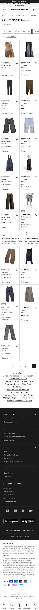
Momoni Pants (26, 395)
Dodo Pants (18, 387)
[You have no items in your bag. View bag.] (34, 9)
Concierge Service (11, 422)
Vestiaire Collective (13, 484)
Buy (5, 429)
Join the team (9, 498)
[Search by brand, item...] (4, 9)
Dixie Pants (27, 384)
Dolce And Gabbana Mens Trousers (18, 376)
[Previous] (14, 366)
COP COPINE (14, 15)
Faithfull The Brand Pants (18, 389)
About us (7, 488)
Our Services (9, 414)
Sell (5, 447)
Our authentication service (14, 436)
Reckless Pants (12, 381)
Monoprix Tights (10, 398)
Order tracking (9, 433)
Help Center (8, 473)
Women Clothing (29, 15)
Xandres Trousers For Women (19, 400)
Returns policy (9, 440)
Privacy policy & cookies (19, 536)
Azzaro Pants (18, 373)
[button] (34, 9)
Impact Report (9, 494)
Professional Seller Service (14, 461)
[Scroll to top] (34, 366)
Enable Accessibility (19, 1)
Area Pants (26, 381)
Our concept (8, 418)
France (5, 596)
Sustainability (9, 491)
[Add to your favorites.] (17, 63)
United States (23, 596)
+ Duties (28, 70)
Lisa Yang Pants (11, 395)
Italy (22, 598)
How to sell (7, 451)
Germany (31, 596)
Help (5, 469)
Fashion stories (9, 501)
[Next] (25, 366)
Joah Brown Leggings (18, 392)
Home (4, 15)
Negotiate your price (10, 238)
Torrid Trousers (26, 398)
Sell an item (8, 458)
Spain (17, 598)
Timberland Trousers (18, 378)
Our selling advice (10, 455)
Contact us (7, 476)
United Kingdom (13, 596)
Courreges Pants (12, 384)
